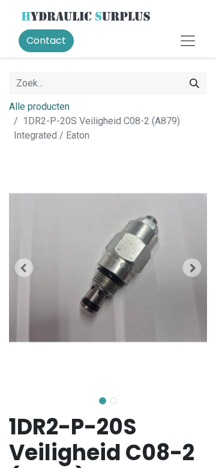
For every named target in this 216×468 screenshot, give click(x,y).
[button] (24, 268)
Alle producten (39, 106)
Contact (46, 40)
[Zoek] (194, 83)
